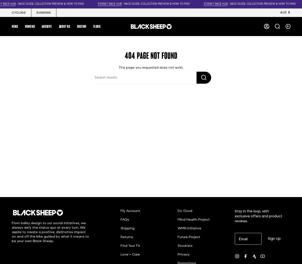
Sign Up (274, 238)
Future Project (189, 237)
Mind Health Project (194, 220)
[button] (14, 26)
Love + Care (130, 254)
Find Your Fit (130, 246)
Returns (127, 237)
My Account (130, 211)
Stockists (185, 246)
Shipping (127, 228)
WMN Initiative (189, 228)
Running (44, 13)
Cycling (19, 13)
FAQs (125, 220)
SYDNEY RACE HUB (110, 4)
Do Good (185, 211)
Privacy (184, 254)
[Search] (204, 78)
